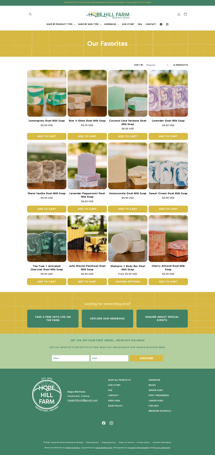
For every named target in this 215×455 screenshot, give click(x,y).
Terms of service (126, 442)
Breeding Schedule (160, 411)
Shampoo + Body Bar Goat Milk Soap (127, 267)
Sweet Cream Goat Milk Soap (168, 193)
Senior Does (156, 390)
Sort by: (138, 65)
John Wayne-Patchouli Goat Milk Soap (87, 267)
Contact (113, 395)
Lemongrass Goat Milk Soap (47, 120)
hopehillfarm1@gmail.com (83, 400)
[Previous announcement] (28, 3)
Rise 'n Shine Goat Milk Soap (87, 120)
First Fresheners (159, 395)
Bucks (152, 385)
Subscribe (146, 358)
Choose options (127, 281)
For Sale (154, 406)
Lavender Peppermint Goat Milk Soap (87, 195)
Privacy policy (143, 442)
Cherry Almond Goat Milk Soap (168, 267)
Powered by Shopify (74, 442)
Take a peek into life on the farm (53, 318)
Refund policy (92, 442)
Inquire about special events (162, 318)
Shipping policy (109, 442)
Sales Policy (115, 406)
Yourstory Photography (138, 448)
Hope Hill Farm (58, 442)
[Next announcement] (187, 3)
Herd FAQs (114, 400)
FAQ (110, 390)
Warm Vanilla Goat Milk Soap (47, 193)
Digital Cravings (72, 448)
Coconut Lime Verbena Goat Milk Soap (127, 122)
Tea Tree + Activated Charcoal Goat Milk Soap (47, 267)
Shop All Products (119, 380)
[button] (30, 14)
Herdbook (154, 380)
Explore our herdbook (107, 318)
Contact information (162, 442)
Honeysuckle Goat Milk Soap (127, 193)
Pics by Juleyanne (162, 448)
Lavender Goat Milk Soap (168, 120)
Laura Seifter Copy (103, 448)
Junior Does (156, 400)
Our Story (114, 385)
